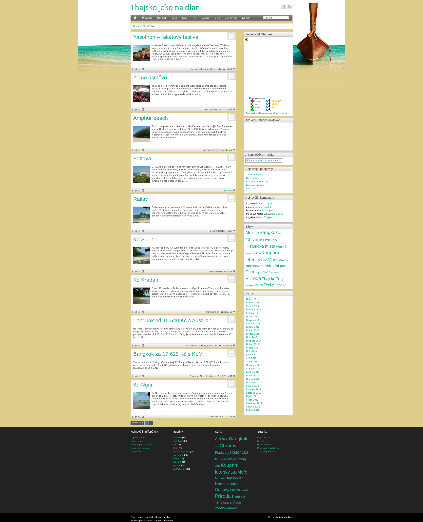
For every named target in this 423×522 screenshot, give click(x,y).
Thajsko (268, 279)
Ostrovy (252, 272)
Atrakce (252, 232)
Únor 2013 (251, 382)
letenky (252, 259)
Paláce (265, 272)
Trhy (280, 279)
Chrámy (253, 239)
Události (249, 285)
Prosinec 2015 (253, 309)
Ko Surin (143, 239)
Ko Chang (277, 214)
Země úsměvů (150, 77)
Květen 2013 (252, 372)
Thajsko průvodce (266, 451)
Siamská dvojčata (255, 185)
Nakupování (255, 266)
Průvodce (147, 18)
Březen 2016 (253, 302)
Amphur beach (150, 118)
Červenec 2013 (254, 365)
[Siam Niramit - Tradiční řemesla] (263, 160)
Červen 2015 (253, 323)
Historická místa (260, 246)
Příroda (253, 278)
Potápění (274, 272)
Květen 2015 (252, 327)
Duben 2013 (252, 375)
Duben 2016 (252, 299)
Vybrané (177, 462)
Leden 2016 (252, 306)
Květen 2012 (252, 410)
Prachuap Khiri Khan (257, 181)
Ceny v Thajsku (264, 203)
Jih (194, 18)
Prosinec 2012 (253, 389)
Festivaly (270, 240)
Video (259, 285)
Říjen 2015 (252, 316)
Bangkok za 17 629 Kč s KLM (168, 354)
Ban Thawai (252, 178)
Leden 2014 (252, 354)
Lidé (264, 260)
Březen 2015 (253, 333)
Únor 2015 (251, 337)
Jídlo (258, 253)
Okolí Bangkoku (181, 451)
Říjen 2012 (252, 396)
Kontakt (246, 18)
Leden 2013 (252, 386)
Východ (205, 18)
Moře (217, 18)
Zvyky (269, 285)
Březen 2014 (253, 347)
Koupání (270, 252)
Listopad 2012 (253, 392)
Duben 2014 (252, 344)
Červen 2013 (253, 368)
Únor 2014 (251, 351)
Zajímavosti (231, 18)
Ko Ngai (142, 385)
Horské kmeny (236, 459)
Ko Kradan (145, 280)
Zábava (281, 285)
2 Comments (226, 190)
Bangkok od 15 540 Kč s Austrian (172, 320)
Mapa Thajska (264, 444)
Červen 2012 (253, 406)
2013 (144, 26)
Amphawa (251, 188)
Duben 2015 (252, 330)
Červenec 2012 (254, 403)
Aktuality (177, 437)
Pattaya (142, 158)
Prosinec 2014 (253, 340)
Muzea (283, 260)
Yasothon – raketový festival (166, 37)
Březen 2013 (253, 379)
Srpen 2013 (252, 361)
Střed (174, 18)
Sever (185, 18)
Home (136, 26)
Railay (140, 199)
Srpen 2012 (252, 399)
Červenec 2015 (254, 320)
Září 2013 (251, 358)
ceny (280, 233)
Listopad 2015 (253, 313)
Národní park (276, 266)
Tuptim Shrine (253, 174)
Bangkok (161, 18)
